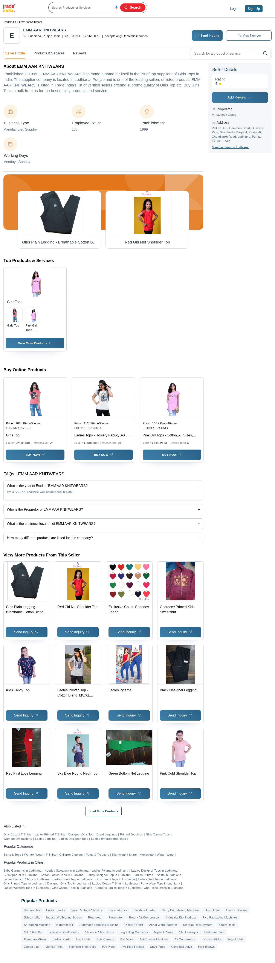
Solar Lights (235, 939)
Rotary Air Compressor (144, 917)
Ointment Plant (214, 932)
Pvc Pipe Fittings (132, 946)
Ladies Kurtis (61, 939)
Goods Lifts (31, 946)
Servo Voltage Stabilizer (87, 910)
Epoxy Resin (226, 924)
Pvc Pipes (108, 946)
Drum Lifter (212, 910)
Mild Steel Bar (33, 932)
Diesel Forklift (134, 924)
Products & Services (49, 53)
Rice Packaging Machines (219, 917)
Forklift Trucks (55, 910)
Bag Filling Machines (134, 932)
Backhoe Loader (144, 910)
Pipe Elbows (206, 946)
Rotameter (95, 917)
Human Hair (32, 910)
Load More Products (103, 811)
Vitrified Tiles (54, 946)
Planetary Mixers (35, 939)
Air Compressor (185, 939)
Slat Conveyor (188, 932)
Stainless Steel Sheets (64, 932)
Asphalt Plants (163, 932)
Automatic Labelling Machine (99, 924)
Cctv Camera (105, 939)
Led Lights (83, 939)
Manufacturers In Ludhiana (230, 147)
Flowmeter (115, 917)
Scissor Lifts (32, 917)
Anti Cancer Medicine (153, 939)
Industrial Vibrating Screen (64, 917)
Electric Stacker (236, 910)
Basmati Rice (118, 910)
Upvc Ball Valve (181, 946)
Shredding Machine (37, 924)
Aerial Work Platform (163, 924)
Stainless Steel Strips (99, 932)
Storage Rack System (197, 924)
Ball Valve (126, 939)
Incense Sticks (211, 939)
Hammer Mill (64, 924)
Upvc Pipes (157, 946)
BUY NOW (33, 454)
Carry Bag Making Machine (180, 910)
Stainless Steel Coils (82, 946)
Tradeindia (9, 21)
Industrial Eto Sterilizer (181, 917)
